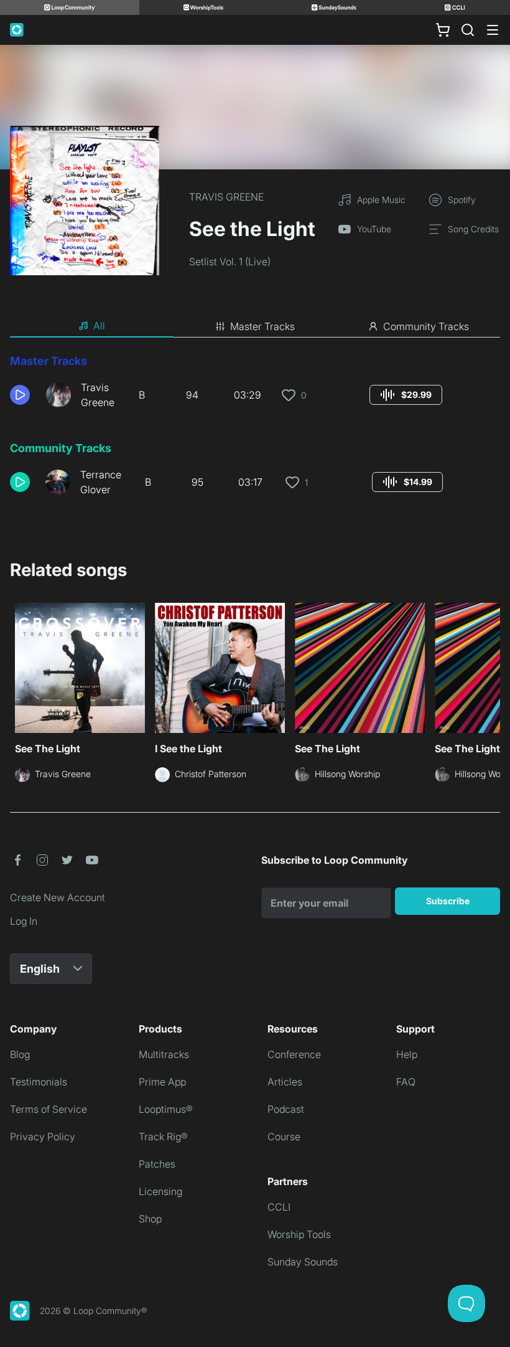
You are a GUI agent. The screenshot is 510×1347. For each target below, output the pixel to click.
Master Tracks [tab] (262, 326)
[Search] (467, 29)
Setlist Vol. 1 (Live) (230, 261)
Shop (150, 1218)
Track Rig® (163, 1136)
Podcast (285, 1109)
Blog (20, 1054)
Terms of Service (48, 1109)
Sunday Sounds (302, 1261)
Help (406, 1054)
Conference (294, 1054)
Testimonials (38, 1081)
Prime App (162, 1081)
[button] (23, 395)
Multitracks (164, 1054)
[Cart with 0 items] (442, 29)
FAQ (405, 1081)
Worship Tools (299, 1234)
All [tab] (99, 325)
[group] (405, 395)
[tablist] (255, 326)
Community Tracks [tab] (426, 326)
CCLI (278, 1207)
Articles (284, 1081)
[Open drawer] (492, 29)
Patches (157, 1164)
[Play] (20, 395)
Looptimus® (166, 1109)
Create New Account (57, 897)
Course (283, 1136)
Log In (23, 921)
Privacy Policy (42, 1136)
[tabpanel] (255, 429)
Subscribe (448, 901)
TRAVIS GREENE (226, 197)
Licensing (160, 1191)
